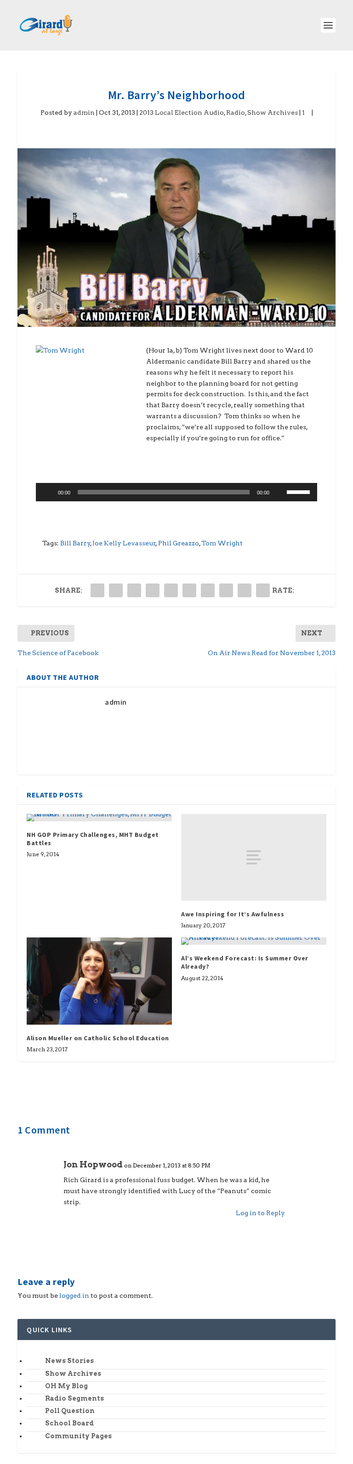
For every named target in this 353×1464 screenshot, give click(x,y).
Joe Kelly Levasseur (124, 543)
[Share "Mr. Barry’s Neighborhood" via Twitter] (116, 590)
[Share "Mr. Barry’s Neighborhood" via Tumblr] (152, 590)
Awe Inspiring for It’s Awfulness (232, 914)
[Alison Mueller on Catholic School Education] (99, 980)
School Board (69, 1423)
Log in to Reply (260, 1213)
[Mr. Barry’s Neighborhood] (176, 237)
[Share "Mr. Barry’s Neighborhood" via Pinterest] (171, 590)
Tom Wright (222, 543)
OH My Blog (66, 1386)
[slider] (300, 491)
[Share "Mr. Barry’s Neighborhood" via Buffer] (208, 590)
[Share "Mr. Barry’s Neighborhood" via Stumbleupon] (226, 590)
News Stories (69, 1360)
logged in (74, 1295)
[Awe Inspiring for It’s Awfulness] (253, 857)
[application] (176, 492)
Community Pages (78, 1436)
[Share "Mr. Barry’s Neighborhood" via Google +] (134, 590)
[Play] (47, 492)
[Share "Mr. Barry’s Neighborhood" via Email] (244, 590)
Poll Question (70, 1410)
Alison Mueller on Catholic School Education (98, 1038)
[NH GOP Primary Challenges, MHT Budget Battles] (99, 817)
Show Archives (272, 112)
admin (84, 112)
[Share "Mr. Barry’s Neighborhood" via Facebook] (97, 590)
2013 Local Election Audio (181, 112)
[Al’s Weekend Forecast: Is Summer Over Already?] (253, 941)
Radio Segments (74, 1398)
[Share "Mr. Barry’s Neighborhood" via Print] (263, 590)
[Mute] (279, 492)
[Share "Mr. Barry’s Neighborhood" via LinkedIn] (189, 590)
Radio (235, 112)
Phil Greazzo (178, 543)
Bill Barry (75, 543)
